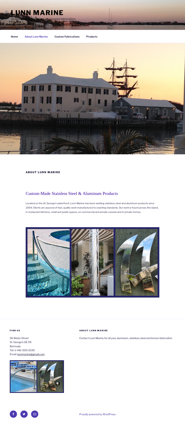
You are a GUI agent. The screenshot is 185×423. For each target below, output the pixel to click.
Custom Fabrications (67, 36)
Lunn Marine (37, 13)
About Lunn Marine (36, 36)
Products (91, 36)
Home (14, 36)
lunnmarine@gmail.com (31, 354)
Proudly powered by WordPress (97, 414)
